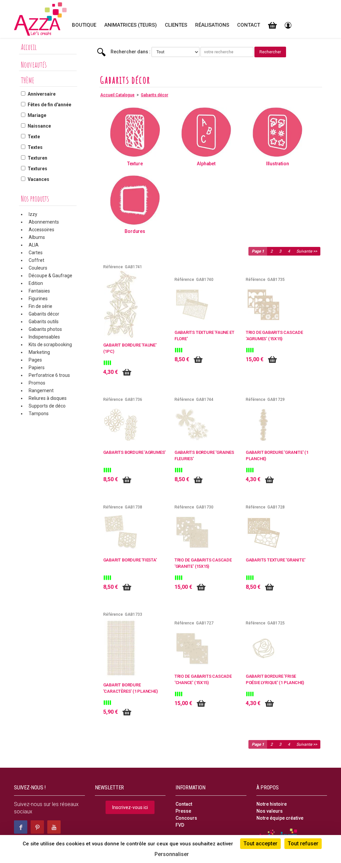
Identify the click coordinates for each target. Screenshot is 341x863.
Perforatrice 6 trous (49, 375)
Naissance (39, 126)
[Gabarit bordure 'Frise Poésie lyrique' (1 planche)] (263, 648)
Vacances (38, 179)
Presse (183, 811)
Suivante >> (306, 251)
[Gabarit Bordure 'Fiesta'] (121, 531)
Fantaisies (39, 291)
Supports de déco (47, 406)
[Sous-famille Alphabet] (206, 132)
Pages (35, 360)
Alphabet (206, 163)
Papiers (37, 367)
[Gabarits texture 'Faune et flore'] (192, 304)
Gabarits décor (44, 314)
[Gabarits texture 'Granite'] (263, 531)
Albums (37, 237)
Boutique (84, 25)
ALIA (34, 245)
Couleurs (38, 268)
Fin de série (40, 306)
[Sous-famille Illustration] (277, 132)
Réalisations (212, 25)
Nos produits (35, 199)
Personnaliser (172, 854)
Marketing (39, 352)
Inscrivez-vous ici (130, 807)
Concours (186, 818)
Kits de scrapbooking (50, 344)
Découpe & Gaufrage (50, 275)
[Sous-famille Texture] (135, 132)
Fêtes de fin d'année (49, 104)
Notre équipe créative (279, 818)
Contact (248, 25)
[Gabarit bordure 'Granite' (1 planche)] (263, 424)
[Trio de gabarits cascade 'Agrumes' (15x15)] (263, 304)
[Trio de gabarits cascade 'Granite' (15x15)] (192, 531)
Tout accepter (260, 843)
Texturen (37, 158)
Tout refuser (303, 843)
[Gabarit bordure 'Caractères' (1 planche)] (121, 647)
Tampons (39, 413)
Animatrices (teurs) (130, 25)
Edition (36, 283)
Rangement (41, 390)
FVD (179, 825)
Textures (37, 168)
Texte (34, 136)
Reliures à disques (48, 398)
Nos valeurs (269, 811)
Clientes (176, 25)
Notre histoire (271, 804)
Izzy (33, 214)
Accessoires (41, 229)
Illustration (277, 163)
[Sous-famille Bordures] (135, 199)
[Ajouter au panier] (127, 372)
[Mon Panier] (272, 25)
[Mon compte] (288, 25)
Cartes (36, 252)
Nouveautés (34, 65)
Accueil (29, 47)
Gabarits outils (44, 321)
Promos (37, 383)
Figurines (38, 298)
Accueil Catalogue (117, 95)
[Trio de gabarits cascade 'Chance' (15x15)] (192, 648)
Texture (135, 163)
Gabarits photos (45, 329)
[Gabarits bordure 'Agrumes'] (121, 424)
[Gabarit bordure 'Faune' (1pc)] (121, 304)
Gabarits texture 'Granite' (275, 559)
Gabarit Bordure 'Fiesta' (130, 559)
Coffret (36, 260)
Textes (35, 147)
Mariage (37, 115)
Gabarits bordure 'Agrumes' (134, 452)
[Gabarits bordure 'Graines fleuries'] (192, 424)
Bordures (135, 231)
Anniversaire (42, 94)
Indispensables (44, 337)
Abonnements (44, 222)
